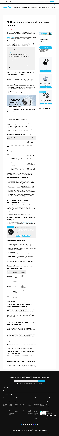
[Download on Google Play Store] (43, 412)
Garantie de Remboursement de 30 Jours (23, 397)
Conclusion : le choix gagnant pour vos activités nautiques (19, 65)
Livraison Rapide (7, 397)
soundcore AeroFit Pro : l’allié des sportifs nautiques (17, 58)
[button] (44, 1)
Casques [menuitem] (29, 7)
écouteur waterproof (11, 37)
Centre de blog (12, 19)
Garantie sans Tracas (39, 397)
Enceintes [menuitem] (39, 7)
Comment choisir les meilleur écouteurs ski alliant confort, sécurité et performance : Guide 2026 (45, 121)
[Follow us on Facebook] (50, 415)
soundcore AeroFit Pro (27, 222)
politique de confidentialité (37, 383)
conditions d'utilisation (27, 383)
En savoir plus (18, 235)
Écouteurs (41, 113)
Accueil (8, 19)
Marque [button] (4, 401)
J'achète (26, 235)
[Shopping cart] (52, 7)
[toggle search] (50, 7)
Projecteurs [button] (30, 401)
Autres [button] (41, 401)
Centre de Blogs (7, 12)
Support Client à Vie (53, 397)
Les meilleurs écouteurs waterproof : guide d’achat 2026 (45, 111)
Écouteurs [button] (17, 401)
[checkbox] (17, 383)
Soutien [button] (35, 401)
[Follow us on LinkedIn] (55, 415)
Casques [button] (10, 401)
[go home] (7, 7)
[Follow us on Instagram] (47, 415)
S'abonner (46, 47)
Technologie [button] (48, 401)
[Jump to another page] (7, 30)
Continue (52, 1)
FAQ (9, 67)
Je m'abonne (41, 381)
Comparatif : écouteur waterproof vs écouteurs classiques (19, 60)
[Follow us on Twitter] (52, 415)
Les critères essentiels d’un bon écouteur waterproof (18, 54)
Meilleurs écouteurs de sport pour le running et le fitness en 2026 (45, 116)
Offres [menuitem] (22, 7)
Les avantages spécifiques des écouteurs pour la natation (19, 56)
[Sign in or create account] (55, 7)
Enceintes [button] (23, 401)
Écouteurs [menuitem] (25, 7)
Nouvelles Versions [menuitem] (17, 7)
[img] (22, 424)
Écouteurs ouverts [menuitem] (34, 7)
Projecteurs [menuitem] (43, 7)
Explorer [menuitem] (47, 7)
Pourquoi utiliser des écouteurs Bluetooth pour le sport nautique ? (20, 52)
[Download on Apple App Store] (43, 414)
